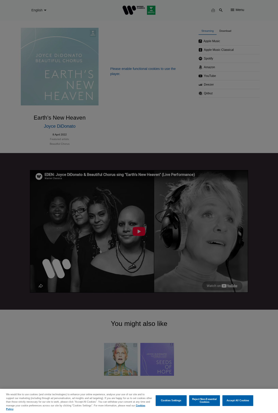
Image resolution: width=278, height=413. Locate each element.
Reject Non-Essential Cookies (204, 401)
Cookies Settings (171, 400)
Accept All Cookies (238, 400)
